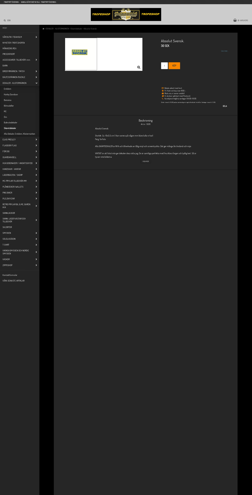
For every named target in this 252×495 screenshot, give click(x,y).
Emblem (7, 88)
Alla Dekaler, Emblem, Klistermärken (19, 133)
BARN (5, 65)
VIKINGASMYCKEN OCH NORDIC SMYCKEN (16, 252)
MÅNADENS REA (9, 48)
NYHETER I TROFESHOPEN (14, 42)
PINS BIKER (7, 192)
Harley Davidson (11, 94)
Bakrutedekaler (10, 122)
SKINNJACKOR (9, 213)
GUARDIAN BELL (10, 157)
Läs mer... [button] (224, 51)
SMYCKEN (7, 233)
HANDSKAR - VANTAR (12, 169)
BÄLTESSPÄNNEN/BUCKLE (14, 77)
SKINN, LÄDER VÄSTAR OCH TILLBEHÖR (14, 220)
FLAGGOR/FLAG (10, 145)
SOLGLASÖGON (9, 239)
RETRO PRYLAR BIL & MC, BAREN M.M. (16, 206)
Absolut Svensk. (90, 29)
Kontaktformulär (10, 275)
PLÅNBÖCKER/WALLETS (13, 186)
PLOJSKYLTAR (9, 198)
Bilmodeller (9, 105)
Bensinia (7, 100)
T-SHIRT (6, 244)
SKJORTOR (7, 227)
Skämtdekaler (10, 128)
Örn (5, 117)
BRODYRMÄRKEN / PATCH (14, 71)
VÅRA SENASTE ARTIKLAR (14, 280)
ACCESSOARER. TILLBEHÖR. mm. (17, 59)
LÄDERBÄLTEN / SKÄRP (13, 175)
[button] (242, 20)
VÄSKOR (6, 259)
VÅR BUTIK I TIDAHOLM (12, 37)
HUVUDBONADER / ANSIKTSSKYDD (18, 163)
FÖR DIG (6, 151)
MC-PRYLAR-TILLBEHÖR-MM (15, 181)
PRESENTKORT (9, 54)
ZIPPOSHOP (7, 265)
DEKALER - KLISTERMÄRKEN (15, 83)
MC (5, 111)
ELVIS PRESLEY (9, 139)
